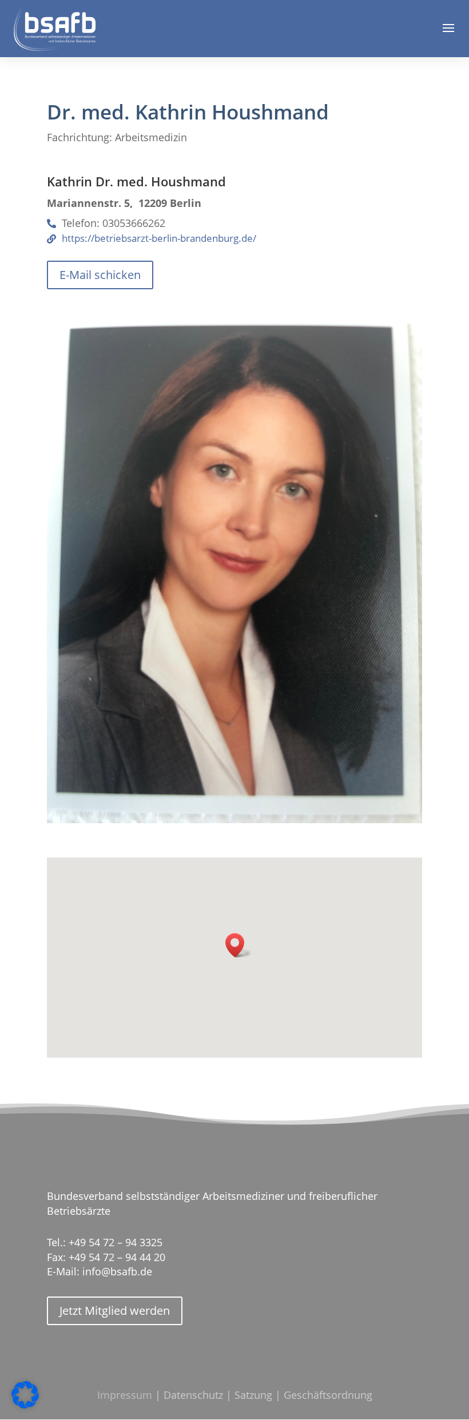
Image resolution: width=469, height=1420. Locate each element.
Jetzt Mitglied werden (114, 1310)
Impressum (124, 1395)
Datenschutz (193, 1395)
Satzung (253, 1395)
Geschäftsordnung (328, 1395)
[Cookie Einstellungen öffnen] (25, 1405)
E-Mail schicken (100, 274)
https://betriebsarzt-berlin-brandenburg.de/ (159, 239)
